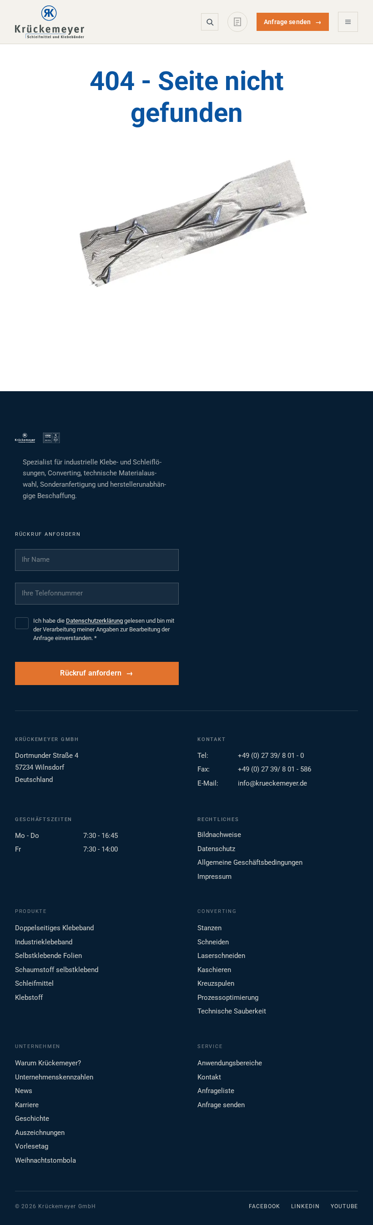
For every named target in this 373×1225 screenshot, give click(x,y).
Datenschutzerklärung (94, 620)
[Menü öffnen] (348, 22)
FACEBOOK (265, 1206)
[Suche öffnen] (209, 21)
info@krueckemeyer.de (272, 783)
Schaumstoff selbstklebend (56, 970)
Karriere (27, 1105)
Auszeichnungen (40, 1133)
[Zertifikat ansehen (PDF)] (51, 438)
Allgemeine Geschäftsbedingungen (249, 862)
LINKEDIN (305, 1206)
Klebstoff (29, 997)
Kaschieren (214, 970)
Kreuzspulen (215, 983)
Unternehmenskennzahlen (54, 1077)
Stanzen (209, 928)
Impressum (214, 876)
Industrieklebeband (43, 942)
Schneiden (213, 942)
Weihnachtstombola (45, 1160)
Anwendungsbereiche (229, 1063)
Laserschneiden (221, 956)
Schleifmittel (34, 983)
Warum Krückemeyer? (48, 1063)
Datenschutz (216, 849)
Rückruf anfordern (90, 673)
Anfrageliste (215, 1091)
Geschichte (32, 1118)
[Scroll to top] (351, 1203)
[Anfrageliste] (237, 22)
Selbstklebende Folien (48, 956)
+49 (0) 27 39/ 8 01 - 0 (271, 755)
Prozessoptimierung (227, 997)
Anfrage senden (293, 21)
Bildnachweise (219, 835)
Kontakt (209, 1077)
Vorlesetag (31, 1146)
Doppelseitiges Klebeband (54, 928)
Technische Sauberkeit (231, 1011)
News (23, 1091)
